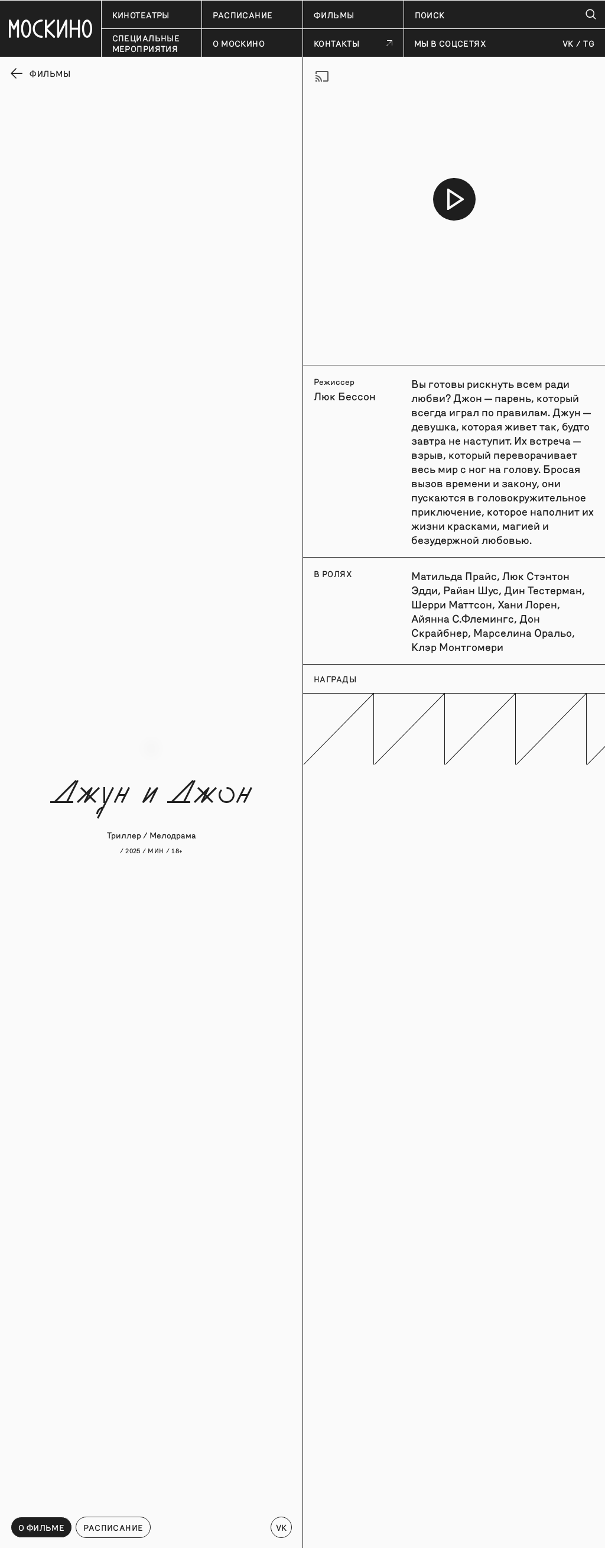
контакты (336, 43)
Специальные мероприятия (146, 43)
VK (568, 43)
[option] (454, 199)
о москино (239, 43)
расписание (242, 14)
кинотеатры (141, 14)
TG (588, 43)
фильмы (334, 14)
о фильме (41, 1527)
